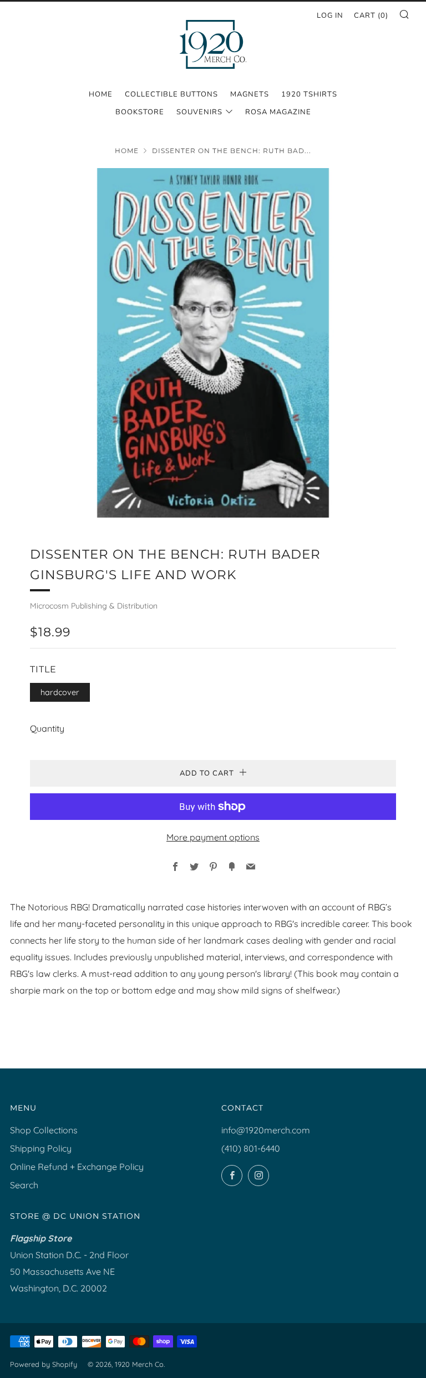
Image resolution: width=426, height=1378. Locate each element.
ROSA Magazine (278, 112)
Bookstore (139, 112)
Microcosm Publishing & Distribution (94, 606)
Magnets (249, 94)
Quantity (47, 728)
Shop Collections (44, 1130)
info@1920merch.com (265, 1130)
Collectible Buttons (171, 94)
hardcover (59, 692)
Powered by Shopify (43, 1364)
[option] (213, 343)
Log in (330, 16)
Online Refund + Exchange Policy (77, 1166)
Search (24, 1184)
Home (101, 94)
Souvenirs (199, 112)
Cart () (371, 16)
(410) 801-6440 (250, 1148)
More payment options (213, 837)
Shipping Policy (41, 1148)
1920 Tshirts (309, 94)
